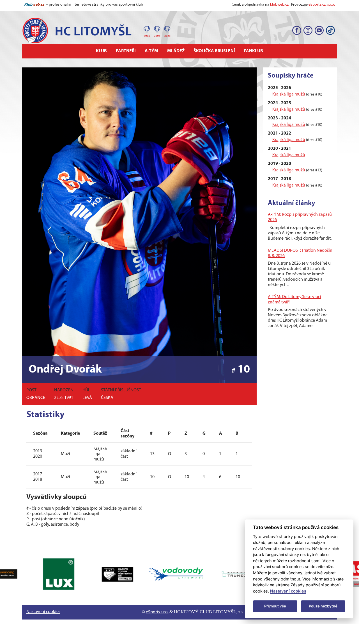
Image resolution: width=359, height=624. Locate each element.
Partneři (126, 51)
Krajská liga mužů (288, 94)
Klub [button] (101, 51)
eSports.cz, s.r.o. (322, 5)
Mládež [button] (176, 51)
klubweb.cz (279, 5)
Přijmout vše (275, 606)
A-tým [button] (151, 51)
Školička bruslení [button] (214, 51)
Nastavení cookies (43, 612)
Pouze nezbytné (323, 606)
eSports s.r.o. (157, 612)
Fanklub (253, 51)
